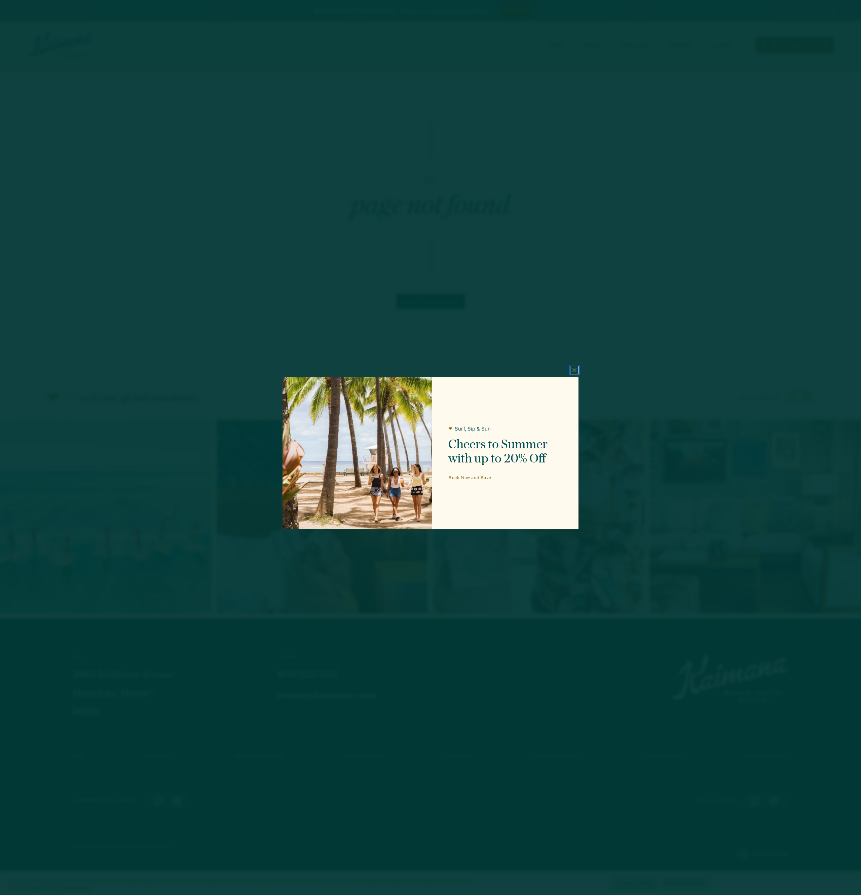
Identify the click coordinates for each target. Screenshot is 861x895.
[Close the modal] (574, 370)
